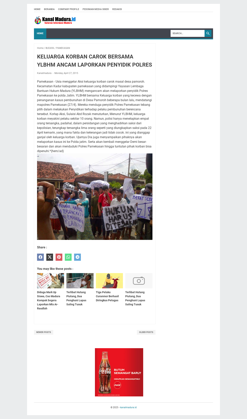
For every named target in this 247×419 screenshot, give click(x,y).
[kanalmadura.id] (56, 20)
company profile (68, 9)
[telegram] (77, 257)
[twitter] (49, 257)
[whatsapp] (68, 257)
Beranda (49, 9)
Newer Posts (43, 332)
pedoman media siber (96, 9)
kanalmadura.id (128, 407)
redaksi (117, 9)
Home (37, 9)
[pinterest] (59, 257)
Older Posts (146, 332)
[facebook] (40, 257)
